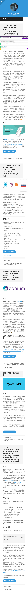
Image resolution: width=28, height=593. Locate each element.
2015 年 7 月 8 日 (7, 586)
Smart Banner (9, 480)
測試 (9, 366)
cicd (14, 158)
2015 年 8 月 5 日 (7, 437)
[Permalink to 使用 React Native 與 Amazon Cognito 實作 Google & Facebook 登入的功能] (14, 185)
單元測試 (20, 301)
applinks (8, 439)
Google (12, 263)
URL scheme (15, 588)
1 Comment (7, 442)
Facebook (6, 263)
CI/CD (11, 158)
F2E (7, 588)
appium (13, 363)
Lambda (20, 263)
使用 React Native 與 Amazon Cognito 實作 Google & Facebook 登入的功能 (11, 171)
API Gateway (12, 262)
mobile (10, 588)
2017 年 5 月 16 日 (7, 361)
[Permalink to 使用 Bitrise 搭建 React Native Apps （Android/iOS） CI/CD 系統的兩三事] (14, 43)
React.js (13, 264)
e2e (16, 363)
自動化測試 (13, 366)
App (5, 158)
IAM (15, 263)
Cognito (22, 262)
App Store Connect (16, 144)
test (23, 364)
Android (6, 262)
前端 (19, 588)
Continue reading (9, 151)
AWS (19, 262)
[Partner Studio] (14, 7)
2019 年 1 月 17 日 (7, 157)
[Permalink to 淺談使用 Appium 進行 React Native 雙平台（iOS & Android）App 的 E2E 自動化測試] (14, 289)
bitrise (8, 158)
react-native (7, 264)
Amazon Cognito (11, 205)
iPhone (6, 364)
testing (6, 366)
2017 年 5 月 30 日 (7, 260)
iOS (17, 263)
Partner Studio (14, 13)
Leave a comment (8, 160)
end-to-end (20, 363)
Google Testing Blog (8, 349)
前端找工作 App (8, 139)
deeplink (13, 439)
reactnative (19, 158)
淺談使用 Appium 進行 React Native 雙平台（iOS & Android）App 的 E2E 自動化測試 (11, 275)
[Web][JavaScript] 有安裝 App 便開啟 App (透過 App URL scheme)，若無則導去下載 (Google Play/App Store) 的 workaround (11, 454)
